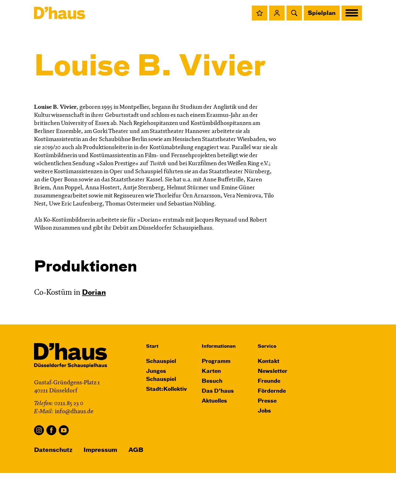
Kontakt (268, 361)
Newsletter (272, 371)
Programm (216, 361)
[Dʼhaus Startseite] (59, 13)
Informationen (219, 346)
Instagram (39, 430)
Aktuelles (214, 401)
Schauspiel (161, 361)
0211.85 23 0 (68, 404)
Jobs (264, 411)
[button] (259, 13)
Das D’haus (218, 391)
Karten (211, 371)
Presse (267, 401)
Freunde (269, 381)
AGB (135, 450)
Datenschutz (53, 450)
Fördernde (272, 391)
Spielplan (322, 13)
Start (152, 346)
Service (267, 346)
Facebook (51, 430)
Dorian (94, 292)
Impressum (100, 450)
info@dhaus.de (74, 412)
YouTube (64, 430)
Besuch (212, 381)
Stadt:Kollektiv (166, 389)
